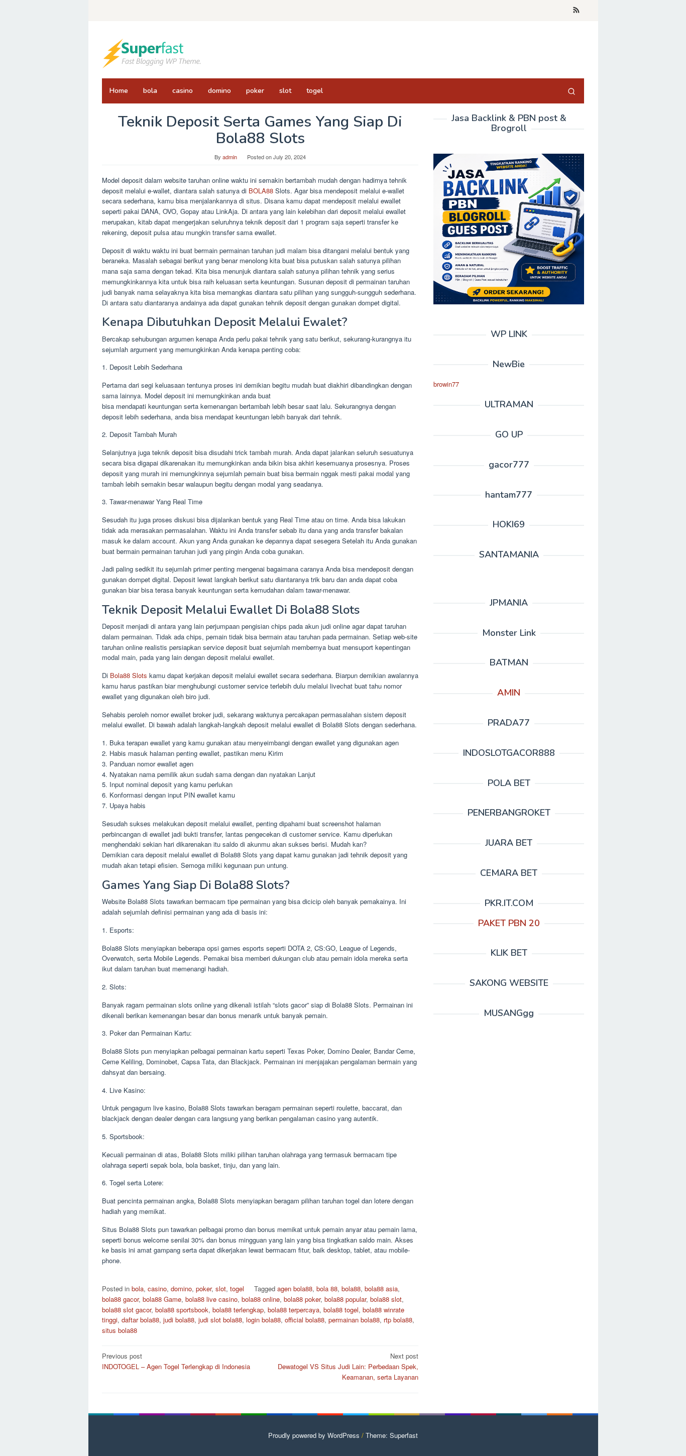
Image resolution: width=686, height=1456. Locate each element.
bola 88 (326, 1288)
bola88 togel (341, 1309)
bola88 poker (302, 1299)
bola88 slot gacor (126, 1309)
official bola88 (304, 1319)
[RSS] (576, 10)
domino (181, 1288)
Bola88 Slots (128, 675)
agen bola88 (294, 1288)
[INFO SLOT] (152, 52)
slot (220, 1288)
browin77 (446, 384)
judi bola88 (178, 1319)
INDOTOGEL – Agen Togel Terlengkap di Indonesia (176, 1361)
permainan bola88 (354, 1319)
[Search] (571, 90)
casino (157, 1288)
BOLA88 (261, 190)
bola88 (351, 1288)
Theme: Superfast (392, 1435)
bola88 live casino (211, 1299)
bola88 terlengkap (238, 1309)
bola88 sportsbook (181, 1309)
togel (237, 1288)
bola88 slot (386, 1299)
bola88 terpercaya (293, 1309)
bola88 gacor (120, 1299)
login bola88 (263, 1319)
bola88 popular (345, 1299)
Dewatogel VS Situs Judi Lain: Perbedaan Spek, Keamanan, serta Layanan (348, 1366)
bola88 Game (162, 1299)
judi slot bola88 (220, 1319)
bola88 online (261, 1299)
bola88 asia (381, 1288)
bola (138, 1288)
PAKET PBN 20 (509, 923)
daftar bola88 (140, 1319)
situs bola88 (119, 1330)
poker (203, 1288)
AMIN (508, 693)
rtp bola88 (398, 1319)
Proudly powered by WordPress (314, 1435)
